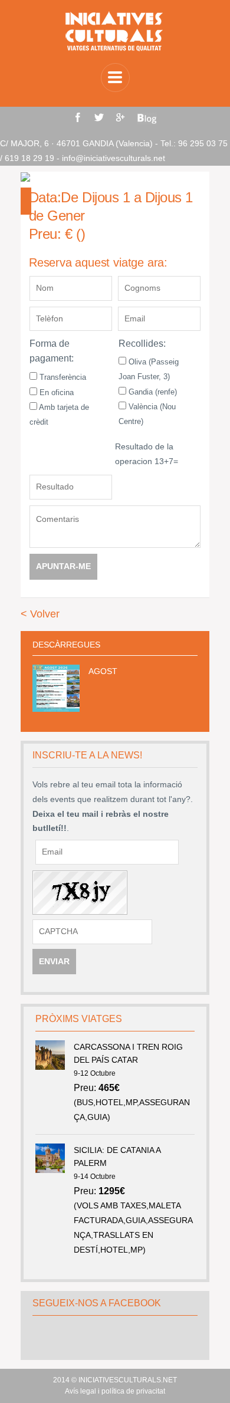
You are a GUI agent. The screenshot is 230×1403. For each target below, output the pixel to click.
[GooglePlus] (120, 117)
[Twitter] (99, 117)
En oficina (55, 392)
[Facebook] (77, 117)
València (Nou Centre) (147, 414)
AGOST (102, 671)
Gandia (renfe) (151, 391)
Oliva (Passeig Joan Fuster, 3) (149, 369)
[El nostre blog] (147, 119)
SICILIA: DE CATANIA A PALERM (117, 1156)
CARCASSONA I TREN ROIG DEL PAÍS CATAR (128, 1053)
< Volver (40, 614)
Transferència (61, 377)
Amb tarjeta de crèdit (59, 414)
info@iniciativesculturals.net (113, 158)
